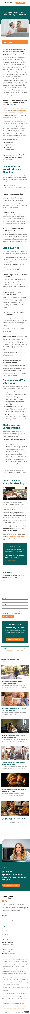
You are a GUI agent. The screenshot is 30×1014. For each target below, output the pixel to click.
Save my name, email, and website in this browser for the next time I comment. (13, 612)
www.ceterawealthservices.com (17, 1006)
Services (5, 915)
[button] (26, 42)
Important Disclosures (21, 1008)
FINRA (3, 968)
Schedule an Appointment (15, 639)
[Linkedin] (6, 901)
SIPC (6, 968)
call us (25, 526)
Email (4, 604)
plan (12, 185)
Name (4, 598)
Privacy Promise (12, 1008)
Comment (5, 580)
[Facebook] (3, 901)
